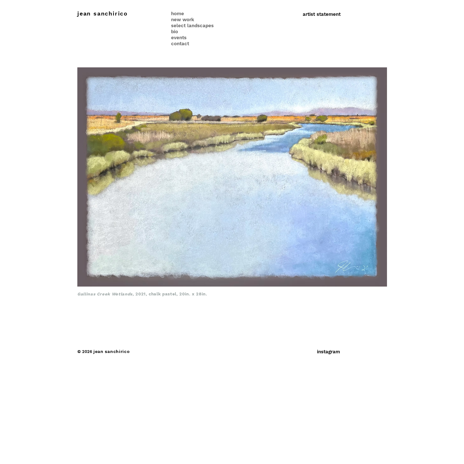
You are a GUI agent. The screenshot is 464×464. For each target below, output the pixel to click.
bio (174, 31)
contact (180, 43)
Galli (82, 294)
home (177, 13)
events (179, 37)
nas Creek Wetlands (110, 294)
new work (182, 19)
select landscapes (192, 25)
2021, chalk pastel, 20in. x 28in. (171, 294)
